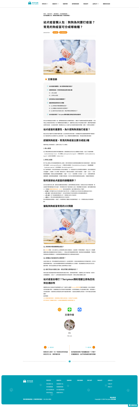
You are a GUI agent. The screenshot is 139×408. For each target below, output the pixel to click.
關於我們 (89, 380)
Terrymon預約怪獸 (76, 287)
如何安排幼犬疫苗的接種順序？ (57, 99)
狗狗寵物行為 (49, 384)
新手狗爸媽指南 (50, 389)
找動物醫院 (80, 380)
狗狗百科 (49, 14)
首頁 (44, 14)
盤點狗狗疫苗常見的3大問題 (56, 103)
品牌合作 (110, 380)
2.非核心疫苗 (54, 95)
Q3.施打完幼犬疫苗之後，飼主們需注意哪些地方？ (64, 111)
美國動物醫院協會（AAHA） (56, 189)
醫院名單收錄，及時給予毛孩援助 (69, 298)
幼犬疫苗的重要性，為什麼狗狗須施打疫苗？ (61, 86)
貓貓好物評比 (60, 392)
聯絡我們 (100, 380)
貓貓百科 (59, 380)
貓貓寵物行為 (60, 384)
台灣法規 (47, 250)
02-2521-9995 (47, 399)
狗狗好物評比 (49, 392)
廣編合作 (110, 386)
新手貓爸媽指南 (60, 389)
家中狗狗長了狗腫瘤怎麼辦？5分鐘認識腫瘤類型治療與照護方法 (59, 300)
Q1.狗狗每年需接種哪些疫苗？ (59, 105)
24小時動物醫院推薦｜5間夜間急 (51, 298)
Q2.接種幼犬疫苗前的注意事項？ (59, 108)
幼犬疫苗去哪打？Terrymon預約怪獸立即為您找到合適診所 (65, 114)
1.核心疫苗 (54, 93)
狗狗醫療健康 (63, 14)
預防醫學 (56, 14)
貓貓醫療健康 (60, 386)
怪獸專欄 (69, 380)
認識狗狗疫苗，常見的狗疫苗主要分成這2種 (60, 90)
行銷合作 (110, 384)
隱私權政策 (113, 397)
